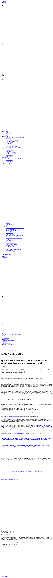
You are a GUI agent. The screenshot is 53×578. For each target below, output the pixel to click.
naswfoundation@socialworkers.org (8, 546)
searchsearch (16, 215)
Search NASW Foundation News (35, 471)
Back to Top (7, 576)
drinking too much (19, 417)
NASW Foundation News (9, 341)
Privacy (2, 576)
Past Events (5, 339)
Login (2, 78)
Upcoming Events (7, 338)
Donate (4, 1)
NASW (5, 2)
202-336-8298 (14, 544)
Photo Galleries (6, 343)
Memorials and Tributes (8, 340)
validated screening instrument (11, 416)
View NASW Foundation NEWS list (19, 471)
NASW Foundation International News (9, 350)
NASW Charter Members (8, 344)
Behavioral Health (18, 433)
